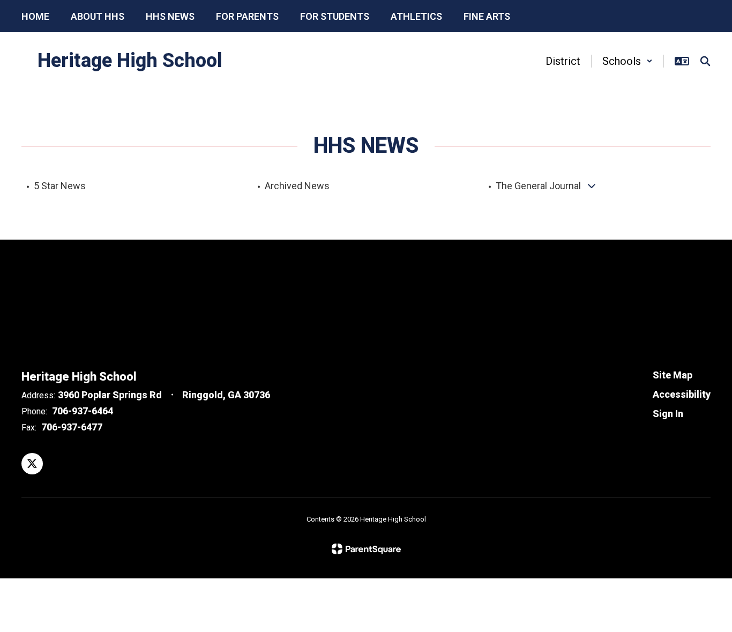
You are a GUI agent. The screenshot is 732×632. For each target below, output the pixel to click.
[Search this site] (705, 61)
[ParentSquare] (366, 549)
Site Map (672, 375)
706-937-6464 (82, 411)
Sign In (668, 413)
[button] (627, 61)
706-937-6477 (71, 427)
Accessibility (682, 394)
